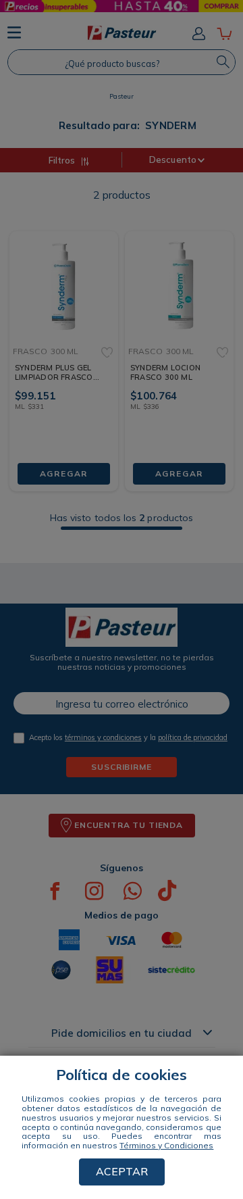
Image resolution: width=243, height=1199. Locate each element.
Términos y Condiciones (166, 1145)
